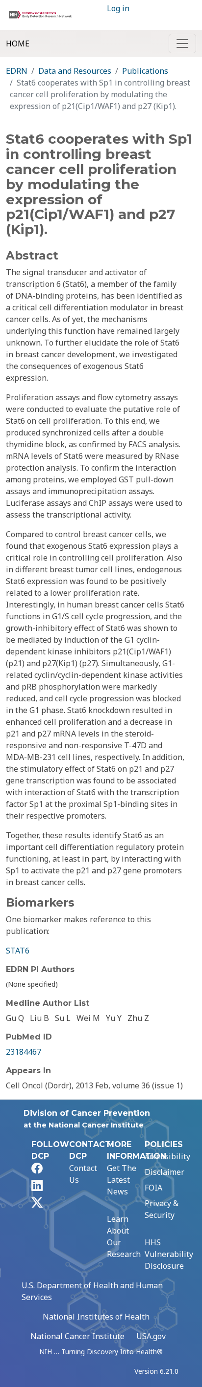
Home (17, 43)
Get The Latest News (121, 1180)
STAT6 (17, 950)
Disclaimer (164, 1172)
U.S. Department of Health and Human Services (92, 1291)
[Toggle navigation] (182, 43)
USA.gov (151, 1336)
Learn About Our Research (124, 1236)
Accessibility (167, 1156)
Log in (118, 8)
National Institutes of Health (96, 1316)
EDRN (16, 70)
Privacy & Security (161, 1209)
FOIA (153, 1187)
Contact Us (83, 1174)
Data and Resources (74, 70)
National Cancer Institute (77, 1336)
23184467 (23, 1051)
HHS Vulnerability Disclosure (169, 1254)
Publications (145, 70)
